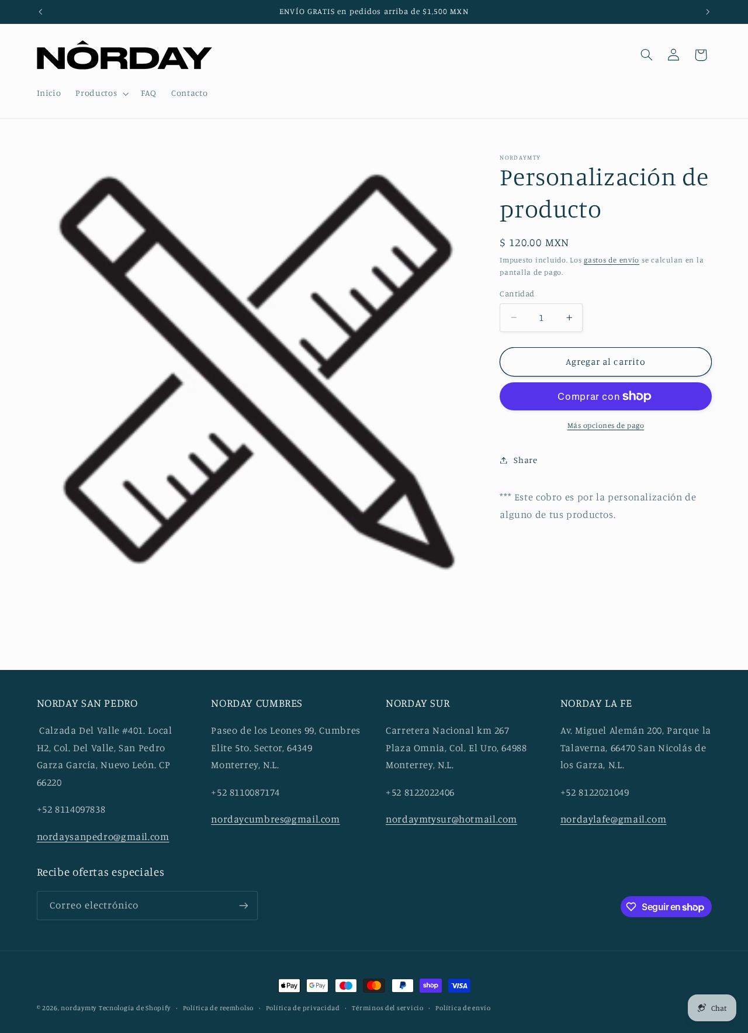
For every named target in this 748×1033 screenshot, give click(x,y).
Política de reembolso (218, 1008)
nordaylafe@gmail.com (613, 819)
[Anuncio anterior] (40, 11)
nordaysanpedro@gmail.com (103, 837)
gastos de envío (611, 259)
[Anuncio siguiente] (708, 11)
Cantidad (517, 293)
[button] (101, 93)
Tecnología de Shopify (135, 1008)
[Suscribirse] (243, 905)
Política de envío (463, 1008)
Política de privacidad (303, 1008)
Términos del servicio (387, 1008)
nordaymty (78, 1008)
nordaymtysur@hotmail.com (451, 819)
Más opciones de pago (606, 425)
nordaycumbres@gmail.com (275, 819)
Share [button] (525, 460)
